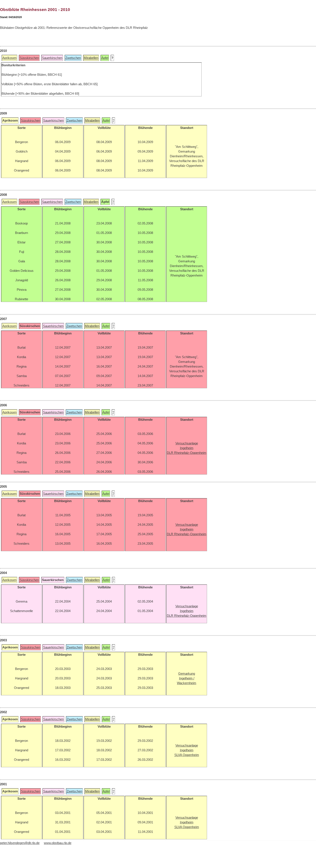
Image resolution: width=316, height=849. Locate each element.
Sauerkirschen (52, 58)
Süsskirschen (29, 58)
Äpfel (104, 58)
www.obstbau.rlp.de (57, 843)
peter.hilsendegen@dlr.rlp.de (20, 843)
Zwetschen (73, 58)
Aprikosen (9, 58)
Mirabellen (91, 58)
